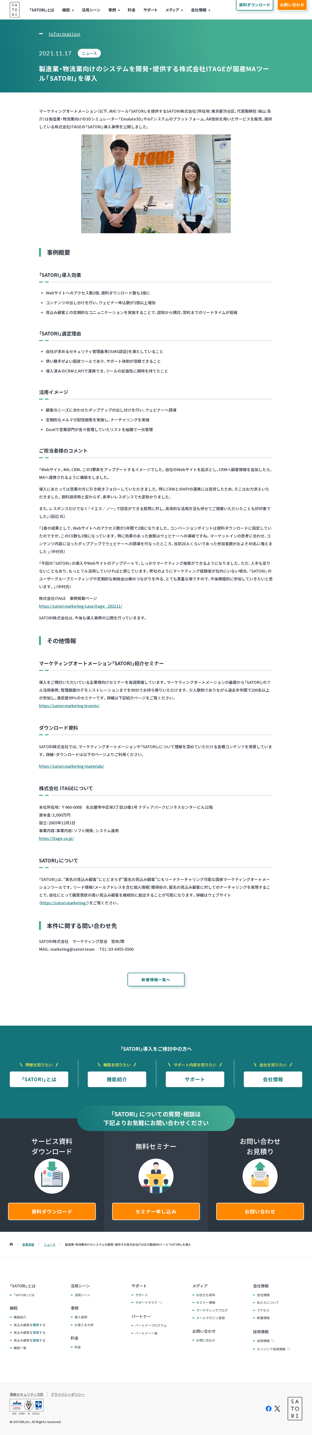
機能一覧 (20, 1347)
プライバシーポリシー (68, 1394)
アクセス (263, 1310)
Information (64, 33)
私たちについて (268, 1302)
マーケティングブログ (212, 1310)
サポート (150, 10)
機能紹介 (117, 1079)
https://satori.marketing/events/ (69, 705)
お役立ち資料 (205, 1295)
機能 (66, 10)
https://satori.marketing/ (64, 903)
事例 (112, 10)
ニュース (89, 53)
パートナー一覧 (146, 1333)
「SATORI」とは (41, 10)
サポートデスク (146, 1302)
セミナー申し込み (156, 1211)
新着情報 (263, 1317)
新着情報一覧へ (156, 979)
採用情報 (263, 1340)
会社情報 (198, 10)
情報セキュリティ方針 (27, 1394)
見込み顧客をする (29, 1325)
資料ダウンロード (51, 1211)
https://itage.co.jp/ (56, 838)
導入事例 (81, 1317)
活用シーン (91, 10)
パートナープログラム (151, 1325)
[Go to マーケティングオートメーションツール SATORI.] (11, 1244)
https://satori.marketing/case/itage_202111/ (80, 606)
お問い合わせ (260, 1211)
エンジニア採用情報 (271, 1349)
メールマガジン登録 (210, 1317)
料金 (132, 10)
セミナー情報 (205, 1302)
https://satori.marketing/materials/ (71, 766)
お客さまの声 (84, 1325)
